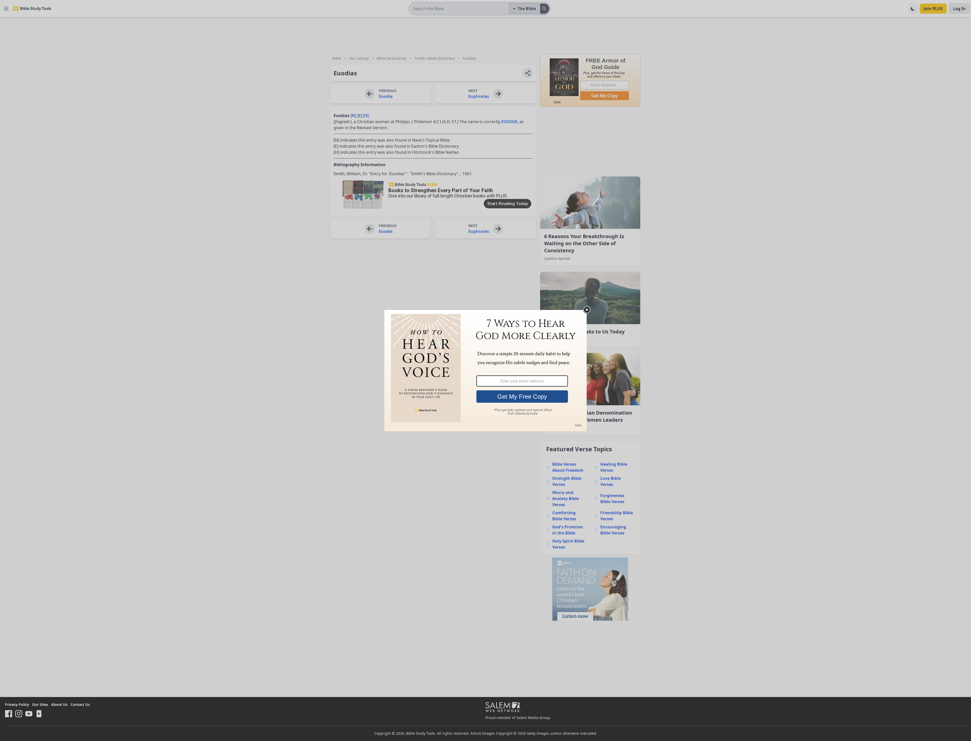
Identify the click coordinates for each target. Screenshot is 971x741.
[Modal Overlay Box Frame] (485, 370)
